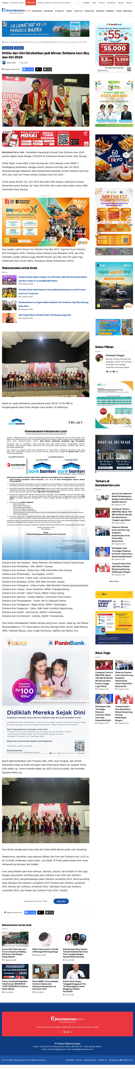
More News (114, 581)
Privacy (102, 3)
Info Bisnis (37, 11)
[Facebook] (107, 371)
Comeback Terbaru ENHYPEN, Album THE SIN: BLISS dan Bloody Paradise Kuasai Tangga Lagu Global (122, 514)
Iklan (94, 3)
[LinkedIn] (110, 371)
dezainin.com (127, 1060)
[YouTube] (113, 371)
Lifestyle (78, 11)
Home (6, 42)
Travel (69, 11)
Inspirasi (100, 11)
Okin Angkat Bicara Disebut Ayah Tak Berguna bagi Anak (45, 315)
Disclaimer (111, 3)
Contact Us (102, 1060)
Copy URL (61, 901)
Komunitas (23, 42)
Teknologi (89, 11)
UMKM (118, 11)
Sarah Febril (11, 63)
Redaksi (86, 3)
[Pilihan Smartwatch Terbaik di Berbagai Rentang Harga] (45, 939)
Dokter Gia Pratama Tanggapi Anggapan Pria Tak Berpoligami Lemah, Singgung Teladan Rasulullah (74, 986)
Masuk (129, 3)
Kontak (121, 3)
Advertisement (90, 1060)
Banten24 (127, 11)
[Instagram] (117, 371)
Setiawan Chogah (115, 355)
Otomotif (59, 11)
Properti (110, 11)
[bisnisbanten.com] (16, 11)
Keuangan (48, 11)
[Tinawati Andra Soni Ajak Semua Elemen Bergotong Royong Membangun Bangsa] (102, 567)
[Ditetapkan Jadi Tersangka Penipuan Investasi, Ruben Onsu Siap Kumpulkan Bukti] (102, 552)
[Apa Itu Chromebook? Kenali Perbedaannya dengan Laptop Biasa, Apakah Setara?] (102, 497)
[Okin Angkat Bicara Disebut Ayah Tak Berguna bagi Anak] (9, 318)
